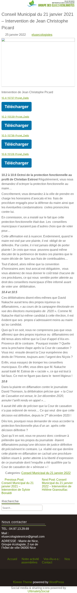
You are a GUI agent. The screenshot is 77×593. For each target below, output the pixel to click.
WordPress (56, 582)
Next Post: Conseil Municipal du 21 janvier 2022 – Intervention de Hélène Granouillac (57, 484)
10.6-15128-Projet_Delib (15, 154)
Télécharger (16, 106)
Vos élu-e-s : (52, 559)
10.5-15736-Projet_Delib (15, 135)
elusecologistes (42, 34)
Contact (47, 562)
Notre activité (30, 559)
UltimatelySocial (38, 591)
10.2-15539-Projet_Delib (15, 116)
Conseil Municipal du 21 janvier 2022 (46, 473)
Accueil (12, 559)
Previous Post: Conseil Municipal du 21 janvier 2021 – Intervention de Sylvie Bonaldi (17, 486)
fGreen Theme (22, 582)
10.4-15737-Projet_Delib (15, 98)
